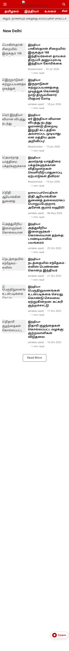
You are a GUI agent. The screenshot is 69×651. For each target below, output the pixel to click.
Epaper (62, 635)
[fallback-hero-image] (15, 59)
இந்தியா (31, 11)
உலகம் (50, 11)
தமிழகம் (12, 11)
